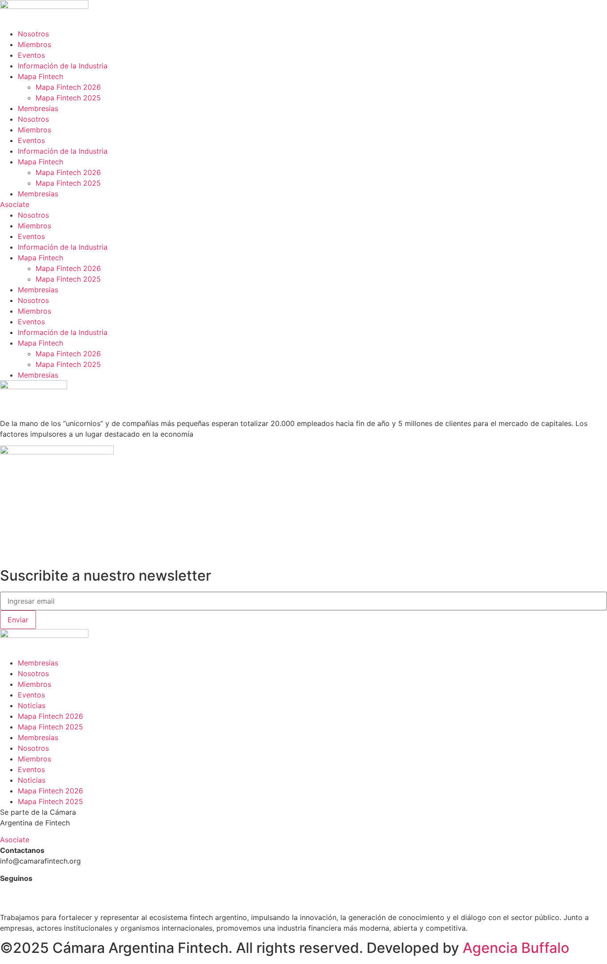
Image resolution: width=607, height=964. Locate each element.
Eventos (31, 55)
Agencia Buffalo (516, 947)
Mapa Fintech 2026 (68, 87)
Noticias (31, 705)
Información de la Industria (63, 65)
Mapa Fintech (40, 76)
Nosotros (33, 33)
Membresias (38, 108)
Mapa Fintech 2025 (68, 97)
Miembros (34, 44)
